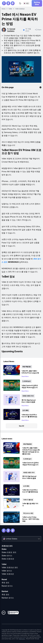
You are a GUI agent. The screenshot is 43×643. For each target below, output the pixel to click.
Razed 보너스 (7, 586)
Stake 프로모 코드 (9, 552)
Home (3, 9)
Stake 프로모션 (8, 559)
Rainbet (5, 591)
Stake (4, 549)
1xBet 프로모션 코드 (10, 567)
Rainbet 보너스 (8, 598)
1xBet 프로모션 (8, 574)
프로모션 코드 (7, 546)
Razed (4, 579)
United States (11, 539)
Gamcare (22, 639)
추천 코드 (5, 582)
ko (27, 3)
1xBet (4, 564)
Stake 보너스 (7, 555)
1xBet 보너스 (7, 571)
